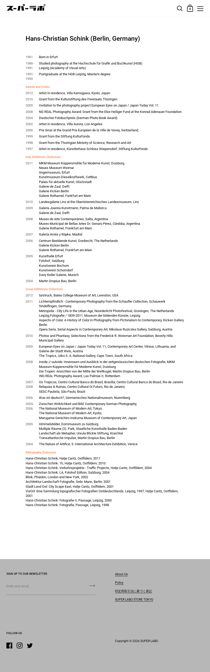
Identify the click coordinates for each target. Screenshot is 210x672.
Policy (119, 582)
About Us (121, 574)
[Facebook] (9, 645)
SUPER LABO (149, 641)
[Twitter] (30, 645)
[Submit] (92, 587)
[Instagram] (19, 645)
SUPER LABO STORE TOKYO (134, 599)
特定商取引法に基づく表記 (133, 591)
